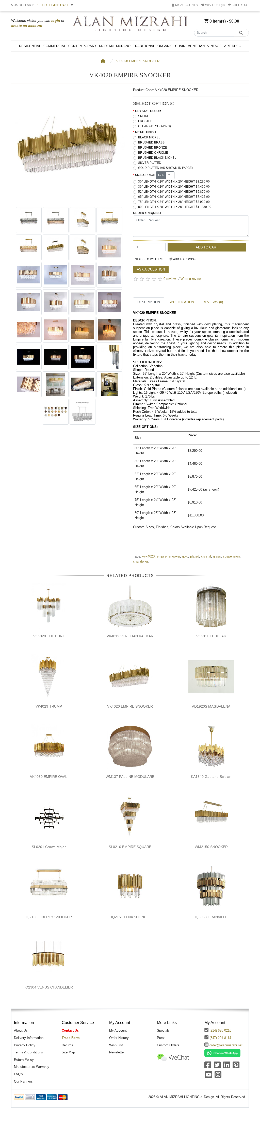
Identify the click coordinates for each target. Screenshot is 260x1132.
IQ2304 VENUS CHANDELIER (48, 987)
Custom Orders (168, 1045)
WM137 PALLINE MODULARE (130, 777)
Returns (67, 1045)
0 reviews (170, 279)
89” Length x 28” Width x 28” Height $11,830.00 (174, 207)
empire (162, 556)
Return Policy (24, 1060)
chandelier (140, 561)
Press (161, 1038)
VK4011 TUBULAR (211, 636)
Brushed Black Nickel (157, 157)
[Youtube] (208, 1076)
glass (217, 556)
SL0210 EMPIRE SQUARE (130, 847)
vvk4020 (148, 556)
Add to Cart (207, 247)
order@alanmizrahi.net (225, 1045)
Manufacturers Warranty (31, 1067)
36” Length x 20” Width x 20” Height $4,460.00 (174, 186)
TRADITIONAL (144, 46)
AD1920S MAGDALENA (211, 706)
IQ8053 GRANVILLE (211, 917)
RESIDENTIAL (30, 46)
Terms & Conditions (28, 1052)
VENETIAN (196, 46)
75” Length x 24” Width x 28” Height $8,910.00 (174, 202)
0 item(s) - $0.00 (223, 21)
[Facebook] (207, 1067)
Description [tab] (148, 302)
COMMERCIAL (54, 46)
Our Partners (23, 1081)
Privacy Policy (24, 1045)
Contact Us (70, 1030)
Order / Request (147, 213)
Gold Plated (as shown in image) (165, 168)
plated (194, 556)
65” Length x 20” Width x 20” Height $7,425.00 (174, 197)
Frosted (145, 121)
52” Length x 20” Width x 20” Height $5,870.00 (174, 191)
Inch (161, 175)
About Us (21, 1030)
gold (185, 556)
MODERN (106, 46)
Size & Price (145, 175)
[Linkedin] (226, 1067)
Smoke (143, 116)
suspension (231, 556)
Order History (119, 1038)
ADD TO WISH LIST (151, 259)
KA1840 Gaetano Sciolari (211, 777)
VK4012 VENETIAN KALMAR (130, 636)
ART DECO (232, 46)
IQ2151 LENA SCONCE (130, 917)
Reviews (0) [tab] (213, 302)
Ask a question (151, 269)
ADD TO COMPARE (185, 259)
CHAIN (180, 46)
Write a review (191, 279)
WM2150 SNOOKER (211, 847)
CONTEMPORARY (82, 46)
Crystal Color (148, 111)
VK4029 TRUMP (49, 706)
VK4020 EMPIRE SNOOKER (137, 61)
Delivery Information (28, 1038)
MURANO (123, 46)
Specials (163, 1030)
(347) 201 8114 (220, 1038)
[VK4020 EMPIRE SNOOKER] (69, 202)
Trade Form (71, 1038)
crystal (206, 556)
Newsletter (117, 1052)
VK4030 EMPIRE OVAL (48, 777)
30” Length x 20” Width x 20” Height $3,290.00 (174, 181)
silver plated (149, 163)
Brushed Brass (151, 142)
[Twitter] (217, 1067)
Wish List (116, 1045)
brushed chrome (153, 152)
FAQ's (18, 1074)
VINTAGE (214, 46)
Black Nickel (149, 137)
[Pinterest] (236, 1067)
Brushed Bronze (152, 147)
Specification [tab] (181, 302)
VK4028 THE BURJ (48, 636)
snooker (174, 556)
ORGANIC (165, 46)
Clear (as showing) (154, 126)
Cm (170, 175)
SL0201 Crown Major (49, 847)
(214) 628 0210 (220, 1030)
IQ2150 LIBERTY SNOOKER (49, 917)
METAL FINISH (145, 132)
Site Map (68, 1052)
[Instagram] (218, 1076)
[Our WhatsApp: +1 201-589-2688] (222, 1053)
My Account (118, 1030)
